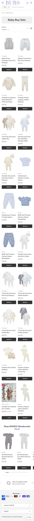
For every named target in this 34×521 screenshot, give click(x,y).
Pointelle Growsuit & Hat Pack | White (24, 255)
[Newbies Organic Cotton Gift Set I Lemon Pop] (25, 353)
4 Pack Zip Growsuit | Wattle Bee (9, 138)
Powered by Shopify (17, 516)
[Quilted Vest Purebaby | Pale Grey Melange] (9, 44)
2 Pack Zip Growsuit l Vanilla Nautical (25, 331)
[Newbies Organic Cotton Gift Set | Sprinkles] (25, 392)
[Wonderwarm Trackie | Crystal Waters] (9, 200)
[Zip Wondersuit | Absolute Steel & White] (8, 441)
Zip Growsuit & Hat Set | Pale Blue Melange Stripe (24, 139)
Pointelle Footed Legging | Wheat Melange (23, 100)
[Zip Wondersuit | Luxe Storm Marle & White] (24, 441)
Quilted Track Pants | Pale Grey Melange (24, 59)
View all (17, 429)
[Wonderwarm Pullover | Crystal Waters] (25, 161)
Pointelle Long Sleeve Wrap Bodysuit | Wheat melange (9, 100)
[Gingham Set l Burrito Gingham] (9, 353)
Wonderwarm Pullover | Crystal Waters (23, 178)
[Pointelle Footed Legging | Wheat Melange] (25, 83)
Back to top (16, 493)
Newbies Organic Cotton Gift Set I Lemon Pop (23, 370)
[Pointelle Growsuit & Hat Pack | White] (25, 240)
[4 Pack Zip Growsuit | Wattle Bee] (9, 122)
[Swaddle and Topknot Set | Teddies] (9, 392)
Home (3, 12)
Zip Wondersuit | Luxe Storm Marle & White (23, 457)
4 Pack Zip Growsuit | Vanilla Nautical (25, 294)
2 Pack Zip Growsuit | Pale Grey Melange (9, 294)
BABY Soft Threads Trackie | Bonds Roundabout (8, 256)
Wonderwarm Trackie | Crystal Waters (9, 216)
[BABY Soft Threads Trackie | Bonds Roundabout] (9, 240)
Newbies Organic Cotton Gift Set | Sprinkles (23, 409)
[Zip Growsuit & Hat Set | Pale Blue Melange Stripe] (25, 122)
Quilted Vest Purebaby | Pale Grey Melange (8, 61)
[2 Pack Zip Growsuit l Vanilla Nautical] (25, 316)
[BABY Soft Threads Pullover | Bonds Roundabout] (25, 200)
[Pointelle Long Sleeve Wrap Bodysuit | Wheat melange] (9, 83)
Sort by (4, 27)
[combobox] (17, 7)
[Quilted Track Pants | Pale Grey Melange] (25, 44)
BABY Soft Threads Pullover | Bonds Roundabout (24, 217)
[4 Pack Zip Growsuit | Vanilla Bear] (9, 316)
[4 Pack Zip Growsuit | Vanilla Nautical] (25, 279)
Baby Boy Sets (9, 12)
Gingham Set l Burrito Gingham (9, 369)
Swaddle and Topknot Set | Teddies (9, 408)
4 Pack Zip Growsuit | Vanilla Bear (9, 331)
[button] (31, 3)
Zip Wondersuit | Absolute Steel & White (7, 457)
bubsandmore (9, 516)
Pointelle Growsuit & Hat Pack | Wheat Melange (8, 178)
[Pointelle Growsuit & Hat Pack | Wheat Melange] (9, 161)
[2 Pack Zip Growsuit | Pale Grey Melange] (9, 279)
